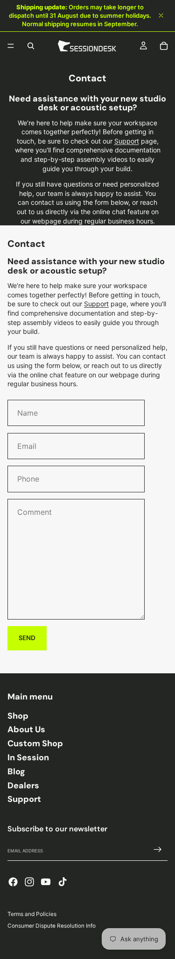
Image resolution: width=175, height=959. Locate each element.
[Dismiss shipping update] (161, 15)
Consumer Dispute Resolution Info (51, 926)
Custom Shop (35, 743)
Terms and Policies (31, 913)
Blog (16, 771)
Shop (17, 715)
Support (126, 141)
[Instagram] (29, 881)
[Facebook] (13, 881)
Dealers (23, 785)
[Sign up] (158, 849)
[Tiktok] (62, 881)
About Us (26, 729)
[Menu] (10, 46)
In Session (28, 757)
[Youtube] (45, 881)
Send (27, 638)
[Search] (31, 46)
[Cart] (164, 46)
